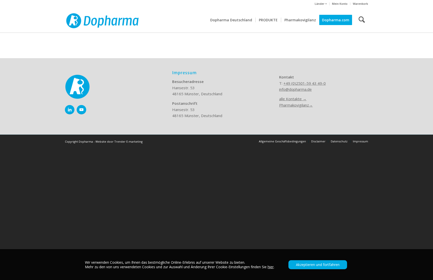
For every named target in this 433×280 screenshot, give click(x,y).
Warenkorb (360, 4)
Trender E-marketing (128, 141)
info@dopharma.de (295, 89)
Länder (320, 4)
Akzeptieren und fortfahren (318, 264)
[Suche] (361, 20)
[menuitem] (321, 4)
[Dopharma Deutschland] (102, 20)
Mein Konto (340, 4)
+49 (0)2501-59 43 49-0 (304, 83)
